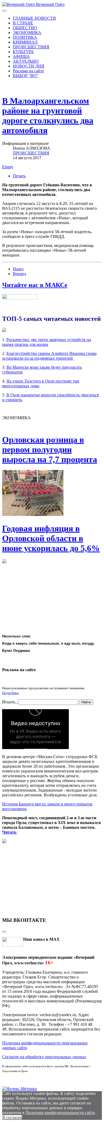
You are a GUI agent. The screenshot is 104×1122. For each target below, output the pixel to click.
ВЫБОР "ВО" (25, 75)
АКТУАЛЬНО (26, 61)
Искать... (10, 702)
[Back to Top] (4, 931)
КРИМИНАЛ (25, 42)
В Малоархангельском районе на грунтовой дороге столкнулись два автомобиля (47, 115)
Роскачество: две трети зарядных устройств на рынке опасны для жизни (46, 342)
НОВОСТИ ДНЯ (28, 66)
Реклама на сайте (28, 71)
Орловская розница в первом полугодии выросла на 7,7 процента (49, 449)
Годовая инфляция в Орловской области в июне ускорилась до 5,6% (51, 538)
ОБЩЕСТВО (25, 28)
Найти (86, 702)
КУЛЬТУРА (23, 51)
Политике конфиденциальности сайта (60, 1112)
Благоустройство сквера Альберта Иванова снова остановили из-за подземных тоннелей (49, 355)
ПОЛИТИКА (25, 37)
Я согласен (12, 1117)
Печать (19, 176)
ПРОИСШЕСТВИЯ (31, 47)
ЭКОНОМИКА (27, 32)
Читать (9, 832)
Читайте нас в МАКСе (34, 284)
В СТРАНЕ (23, 23)
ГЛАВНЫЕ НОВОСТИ (34, 18)
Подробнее (10, 693)
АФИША (21, 56)
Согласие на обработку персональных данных (44, 1056)
